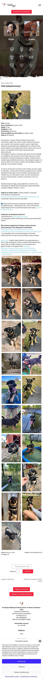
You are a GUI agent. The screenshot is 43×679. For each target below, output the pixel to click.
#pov (17, 250)
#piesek (34, 250)
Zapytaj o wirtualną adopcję (22, 594)
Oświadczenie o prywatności (28, 676)
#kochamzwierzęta (8, 250)
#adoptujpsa (19, 248)
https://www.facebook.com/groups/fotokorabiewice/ (20, 197)
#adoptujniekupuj (7, 248)
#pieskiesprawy (25, 250)
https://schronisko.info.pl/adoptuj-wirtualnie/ (17, 229)
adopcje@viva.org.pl (20, 216)
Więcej (21, 73)
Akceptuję (21, 661)
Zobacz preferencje (21, 672)
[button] (40, 641)
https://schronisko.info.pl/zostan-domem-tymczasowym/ (21, 231)
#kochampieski (29, 248)
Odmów (21, 667)
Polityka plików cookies (12, 676)
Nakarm (28, 571)
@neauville (5, 240)
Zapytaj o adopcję (21, 589)
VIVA (21, 634)
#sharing (13, 252)
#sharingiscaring (23, 252)
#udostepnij (5, 252)
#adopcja (27, 246)
